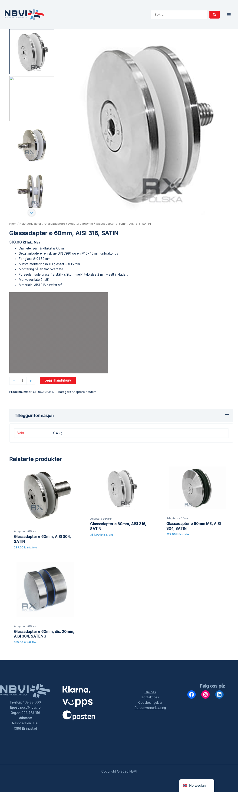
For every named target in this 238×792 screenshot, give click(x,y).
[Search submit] (214, 15)
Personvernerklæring (150, 708)
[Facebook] (191, 694)
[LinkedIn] (219, 694)
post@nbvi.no (30, 707)
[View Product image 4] (31, 192)
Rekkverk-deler (30, 223)
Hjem (13, 223)
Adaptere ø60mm (80, 223)
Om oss (150, 692)
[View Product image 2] (31, 98)
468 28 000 (32, 702)
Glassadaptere (54, 223)
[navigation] (196, 785)
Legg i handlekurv (58, 380)
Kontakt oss (150, 697)
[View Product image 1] (31, 51)
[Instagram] (205, 694)
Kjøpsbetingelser (150, 702)
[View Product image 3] (31, 145)
